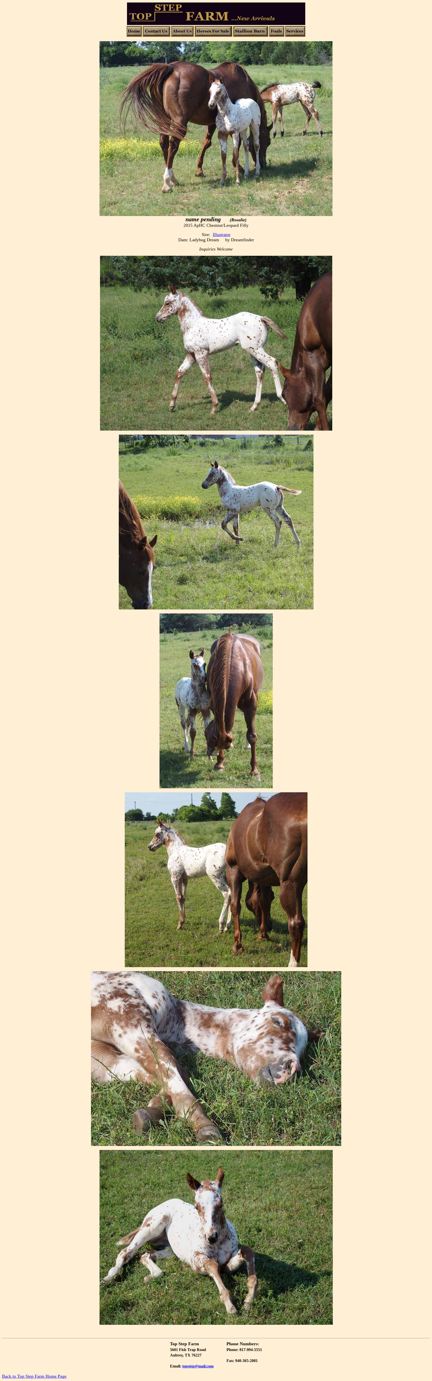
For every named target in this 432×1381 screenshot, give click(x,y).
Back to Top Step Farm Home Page (34, 1376)
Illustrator (221, 234)
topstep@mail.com (198, 1366)
